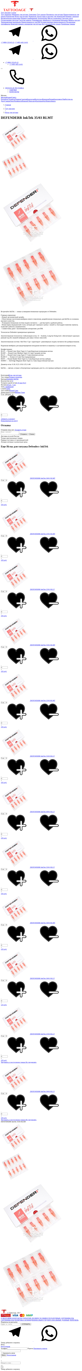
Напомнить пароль (40, 1348)
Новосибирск (51, 101)
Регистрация (5, 1346)
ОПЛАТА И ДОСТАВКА (14, 88)
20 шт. (9, 385)
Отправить (23, 434)
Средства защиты (25, 20)
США (8, 389)
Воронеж (45, 99)
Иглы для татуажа (21, 16)
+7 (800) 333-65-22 (7, 42)
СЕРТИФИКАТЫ (7, 1320)
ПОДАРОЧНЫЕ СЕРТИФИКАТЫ (61, 1318)
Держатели (32, 16)
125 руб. (4, 1005)
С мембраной (9, 387)
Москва (3, 97)
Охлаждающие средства (9, 20)
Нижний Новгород (29, 101)
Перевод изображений (29, 18)
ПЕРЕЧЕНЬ (74, 1320)
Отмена (31, 434)
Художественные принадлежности (53, 22)
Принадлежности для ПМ (30, 22)
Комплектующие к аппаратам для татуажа (26, 24)
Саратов (24, 99)
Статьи (13, 13)
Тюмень (18, 99)
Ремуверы (64, 20)
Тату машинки (6, 14)
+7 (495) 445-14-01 (21, 42)
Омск (12, 101)
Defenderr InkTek (12, 379)
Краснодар (31, 99)
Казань (8, 97)
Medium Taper (20, 392)
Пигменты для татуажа (54, 14)
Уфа (63, 99)
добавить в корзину (8, 419)
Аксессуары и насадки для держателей (51, 16)
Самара (7, 101)
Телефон (4, 1348)
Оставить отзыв (20, 430)
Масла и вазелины (54, 18)
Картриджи (10, 16)
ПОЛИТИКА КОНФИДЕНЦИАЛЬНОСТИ (30, 1320)
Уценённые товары (68, 24)
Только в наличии (15, 377)
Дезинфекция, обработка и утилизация (46, 20)
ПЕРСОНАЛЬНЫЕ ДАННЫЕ (58, 1320)
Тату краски (41, 14)
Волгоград (38, 99)
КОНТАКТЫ (14, 92)
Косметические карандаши (10, 18)
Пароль (37, 1348)
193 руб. (4, 505)
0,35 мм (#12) (21, 383)
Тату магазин (6, 13)
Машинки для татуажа (20, 14)
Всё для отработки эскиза (51, 24)
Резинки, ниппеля (72, 16)
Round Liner (14, 390)
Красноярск (58, 99)
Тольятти (11, 99)
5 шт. (14, 385)
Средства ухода (67, 18)
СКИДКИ (13, 90)
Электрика (33, 14)
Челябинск (18, 101)
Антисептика (42, 18)
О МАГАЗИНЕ (6, 1318)
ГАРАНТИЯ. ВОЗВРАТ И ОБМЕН (35, 1318)
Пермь (51, 99)
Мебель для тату (74, 20)
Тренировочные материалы (11, 22)
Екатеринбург (41, 101)
